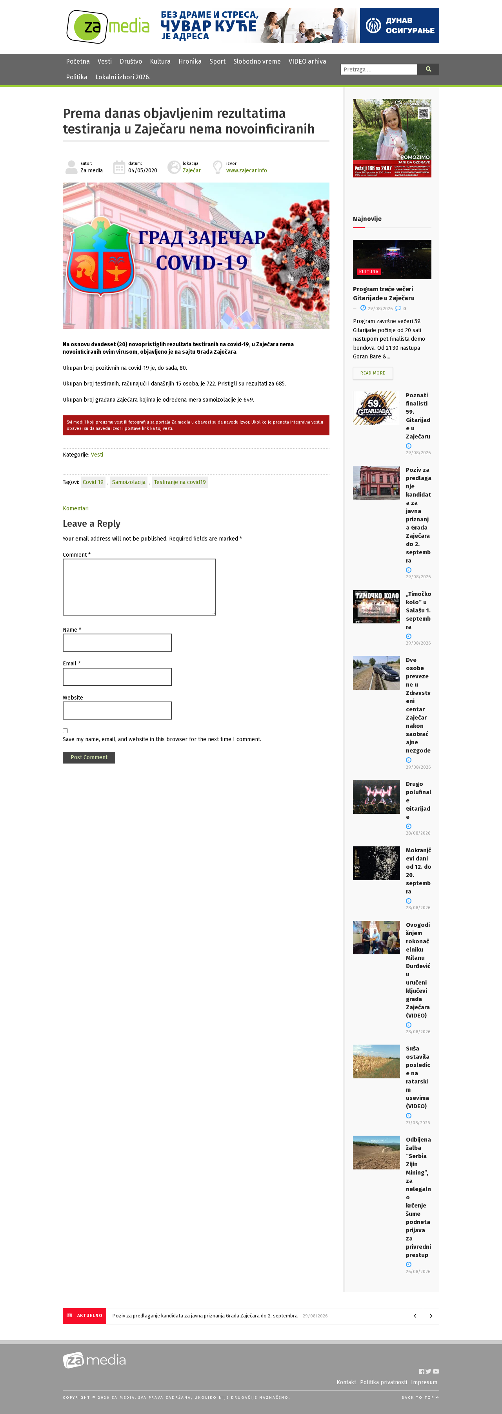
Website (73, 697)
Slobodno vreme (257, 61)
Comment (77, 555)
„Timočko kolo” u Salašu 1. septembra (418, 610)
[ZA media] (108, 41)
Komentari (76, 508)
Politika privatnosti (383, 1382)
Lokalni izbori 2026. (123, 77)
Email (71, 663)
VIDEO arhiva (307, 61)
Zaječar (192, 170)
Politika (76, 77)
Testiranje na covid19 (180, 482)
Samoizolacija (129, 482)
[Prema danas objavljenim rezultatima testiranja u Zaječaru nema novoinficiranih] (196, 256)
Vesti (105, 61)
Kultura (160, 61)
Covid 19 (93, 482)
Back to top (419, 1397)
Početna (78, 61)
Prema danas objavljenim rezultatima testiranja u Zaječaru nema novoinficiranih (189, 121)
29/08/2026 (380, 308)
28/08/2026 (418, 833)
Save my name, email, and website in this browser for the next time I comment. (162, 739)
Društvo (131, 61)
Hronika (190, 61)
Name (72, 630)
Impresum (424, 1382)
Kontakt (346, 1382)
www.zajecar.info (246, 170)
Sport (217, 61)
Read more (373, 373)
